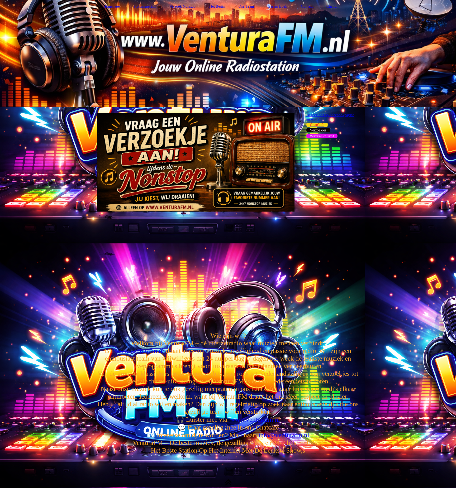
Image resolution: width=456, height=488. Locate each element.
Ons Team (246, 6)
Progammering (144, 6)
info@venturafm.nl (283, 435)
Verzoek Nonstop (182, 6)
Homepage (111, 6)
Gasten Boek (277, 6)
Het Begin (217, 6)
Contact (307, 6)
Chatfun (332, 6)
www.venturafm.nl (139, 350)
